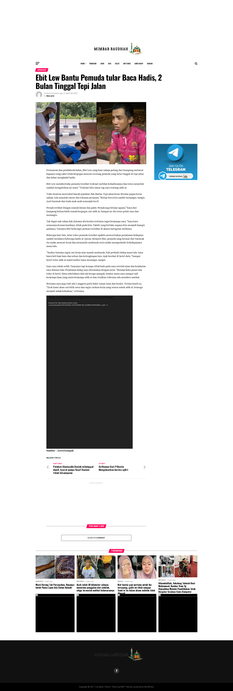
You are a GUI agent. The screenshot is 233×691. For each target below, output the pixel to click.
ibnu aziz (50, 96)
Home (82, 63)
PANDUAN (92, 63)
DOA (109, 63)
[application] (89, 372)
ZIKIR (102, 63)
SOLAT (117, 63)
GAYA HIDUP (138, 63)
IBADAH (150, 63)
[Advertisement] (116, 19)
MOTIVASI (127, 63)
